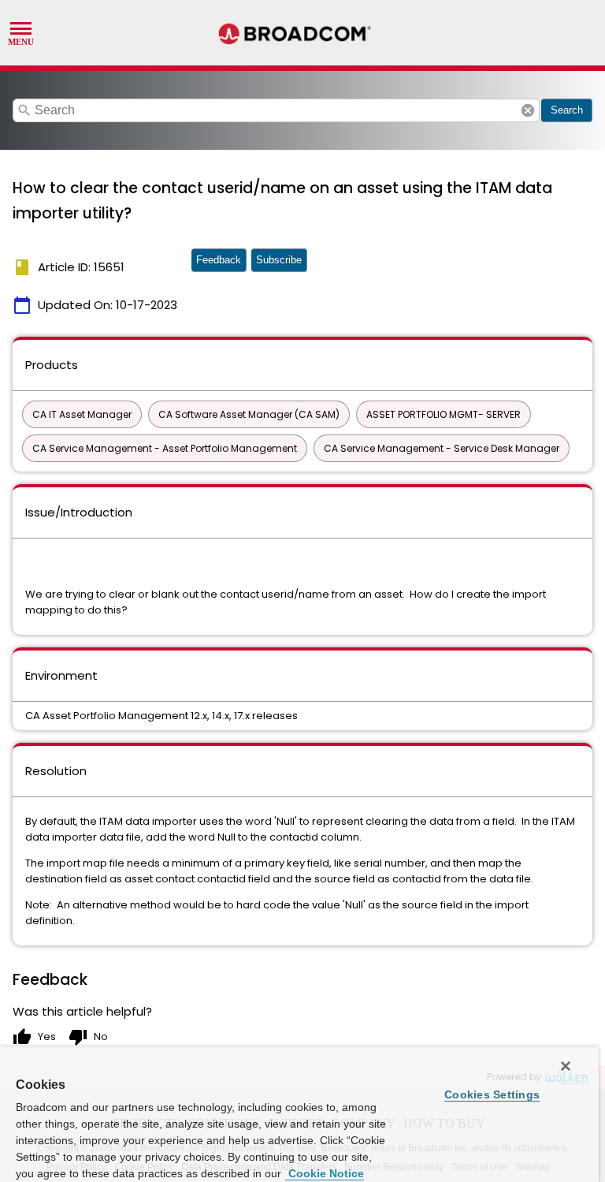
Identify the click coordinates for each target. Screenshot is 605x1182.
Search (567, 110)
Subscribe (279, 260)
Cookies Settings (492, 1094)
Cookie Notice (324, 1173)
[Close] (565, 1066)
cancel (528, 110)
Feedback (218, 260)
